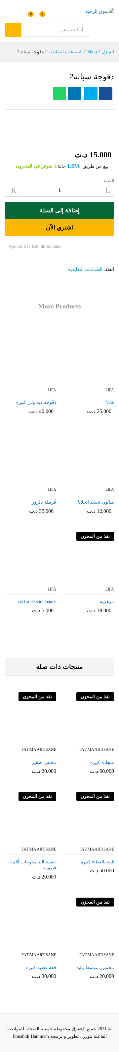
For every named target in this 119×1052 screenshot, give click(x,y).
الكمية (109, 181)
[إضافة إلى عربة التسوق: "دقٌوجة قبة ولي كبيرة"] (37, 379)
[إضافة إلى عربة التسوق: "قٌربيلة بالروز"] (37, 479)
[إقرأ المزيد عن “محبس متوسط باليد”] (102, 944)
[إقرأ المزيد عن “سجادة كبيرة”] (102, 739)
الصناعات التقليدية (85, 269)
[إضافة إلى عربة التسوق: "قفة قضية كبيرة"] (45, 944)
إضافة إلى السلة (60, 210)
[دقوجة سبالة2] (105, 93)
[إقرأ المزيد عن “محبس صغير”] (45, 739)
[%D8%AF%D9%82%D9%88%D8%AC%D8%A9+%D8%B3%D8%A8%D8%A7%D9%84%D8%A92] (91, 93)
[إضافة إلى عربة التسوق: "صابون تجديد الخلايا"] (95, 479)
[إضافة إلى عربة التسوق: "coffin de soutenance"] (37, 579)
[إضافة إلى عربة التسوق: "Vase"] (95, 379)
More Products (59, 306)
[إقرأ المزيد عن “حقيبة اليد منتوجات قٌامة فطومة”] (45, 839)
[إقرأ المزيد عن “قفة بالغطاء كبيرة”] (102, 839)
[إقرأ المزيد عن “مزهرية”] (95, 579)
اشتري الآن (59, 227)
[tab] (60, 309)
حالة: (61, 166)
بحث (13, 30)
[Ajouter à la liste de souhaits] (74, 739)
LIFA (73, 166)
